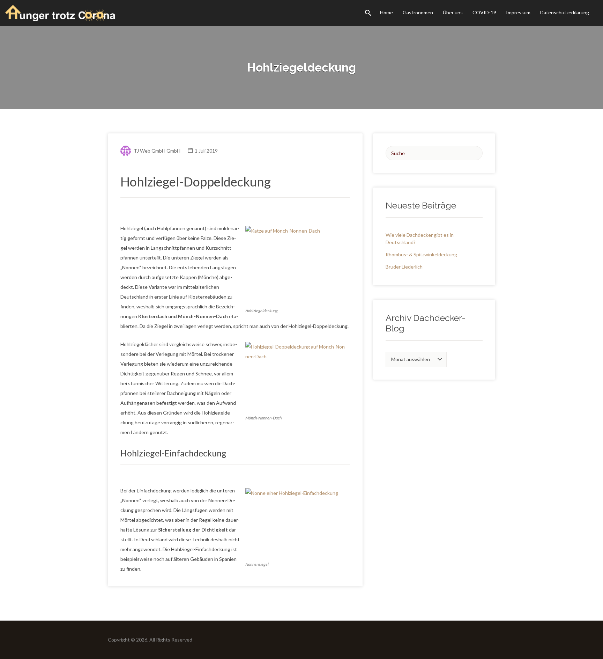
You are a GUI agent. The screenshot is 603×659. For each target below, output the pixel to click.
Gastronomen (418, 12)
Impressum (518, 12)
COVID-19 (484, 12)
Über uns (453, 12)
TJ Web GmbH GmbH (157, 151)
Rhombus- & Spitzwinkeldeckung (421, 254)
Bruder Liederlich (404, 267)
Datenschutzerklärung (564, 12)
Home (386, 12)
